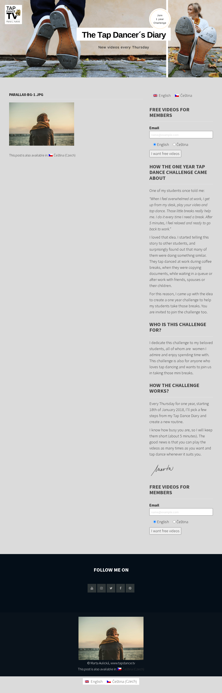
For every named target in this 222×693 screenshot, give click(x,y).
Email (154, 127)
